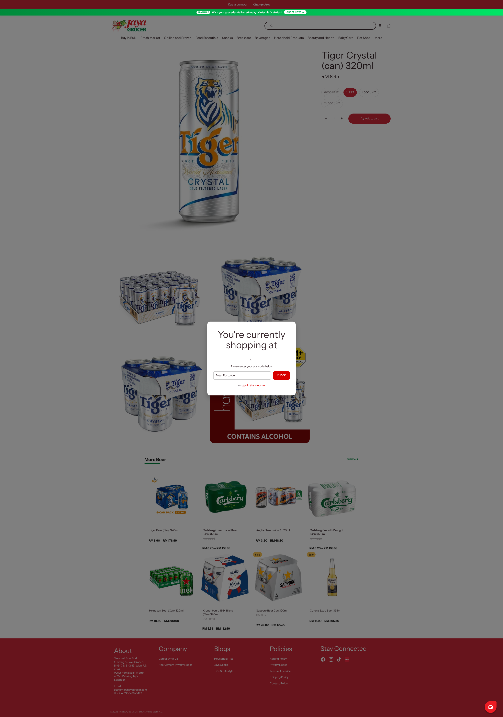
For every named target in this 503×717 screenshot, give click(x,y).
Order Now (293, 12)
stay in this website (253, 385)
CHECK (281, 375)
